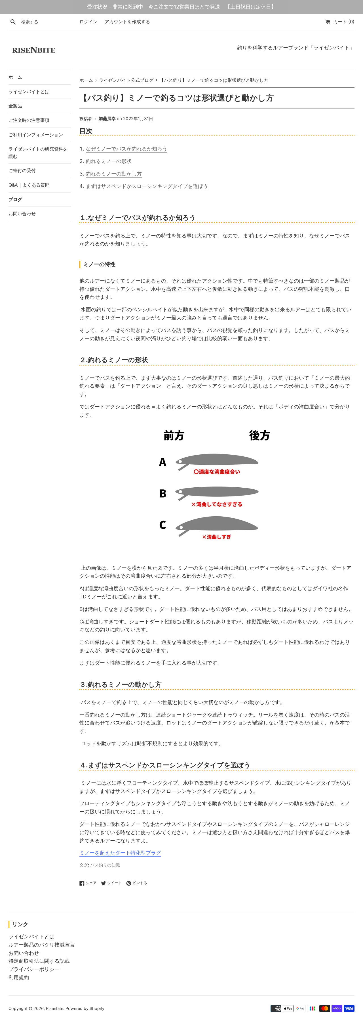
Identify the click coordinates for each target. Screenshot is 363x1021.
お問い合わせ (22, 213)
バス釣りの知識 (105, 865)
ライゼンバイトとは (29, 91)
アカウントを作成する (127, 21)
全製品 (15, 105)
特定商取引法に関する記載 (39, 961)
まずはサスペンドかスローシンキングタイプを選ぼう (147, 186)
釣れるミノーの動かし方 (114, 174)
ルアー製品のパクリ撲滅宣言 (42, 945)
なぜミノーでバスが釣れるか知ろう (126, 149)
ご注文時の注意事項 (29, 120)
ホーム (15, 77)
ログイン (88, 21)
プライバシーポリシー (34, 969)
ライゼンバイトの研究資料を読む (38, 152)
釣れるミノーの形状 (109, 161)
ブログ (15, 199)
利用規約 (19, 977)
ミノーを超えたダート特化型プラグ (120, 853)
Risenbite (54, 1008)
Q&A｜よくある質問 (29, 185)
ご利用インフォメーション (36, 134)
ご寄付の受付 (22, 170)
